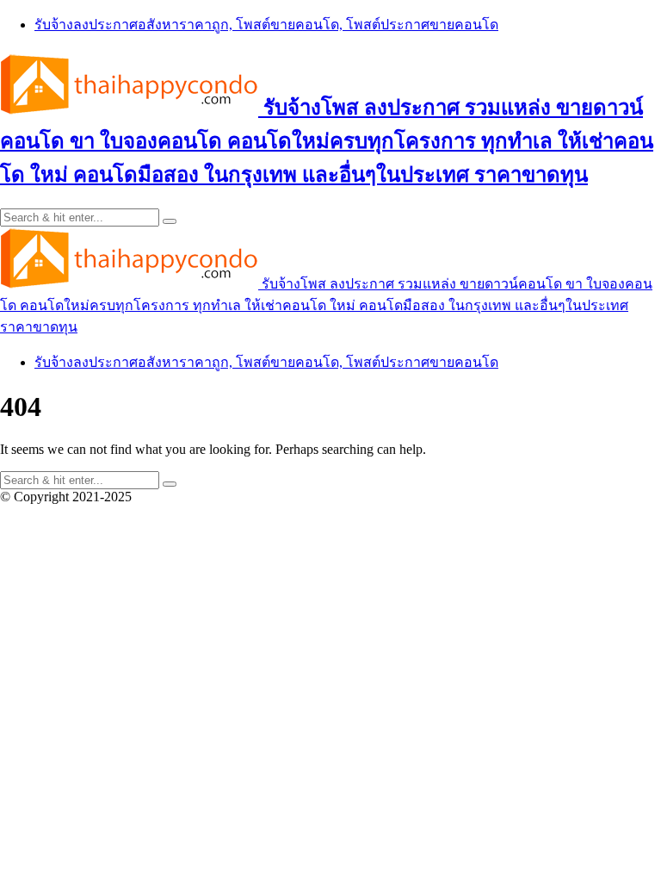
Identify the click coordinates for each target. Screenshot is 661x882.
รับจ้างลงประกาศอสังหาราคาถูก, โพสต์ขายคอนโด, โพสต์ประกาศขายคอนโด (266, 24)
